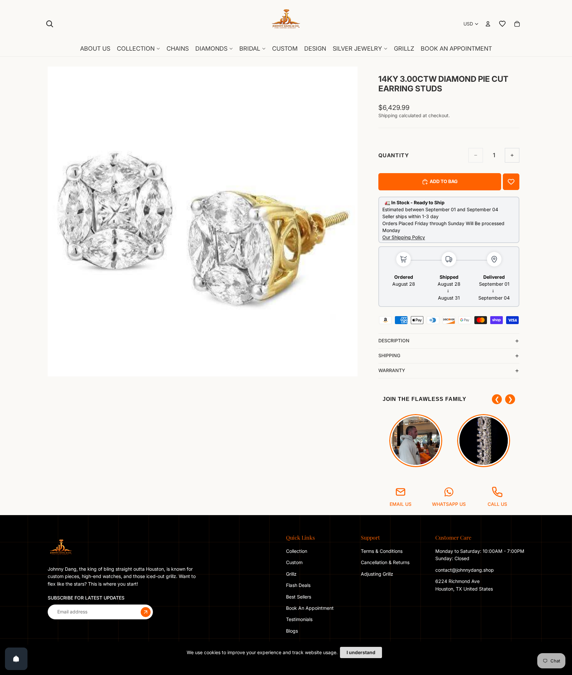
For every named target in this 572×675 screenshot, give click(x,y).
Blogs (292, 631)
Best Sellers (298, 596)
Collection (296, 551)
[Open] (16, 659)
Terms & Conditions (382, 551)
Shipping (389, 355)
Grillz (291, 574)
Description (393, 340)
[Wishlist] (502, 24)
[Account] (488, 24)
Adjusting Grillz (378, 574)
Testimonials (299, 619)
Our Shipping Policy (403, 237)
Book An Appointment (310, 608)
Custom (294, 562)
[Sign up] (146, 612)
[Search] (49, 24)
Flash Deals (298, 585)
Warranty (391, 370)
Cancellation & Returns (385, 562)
